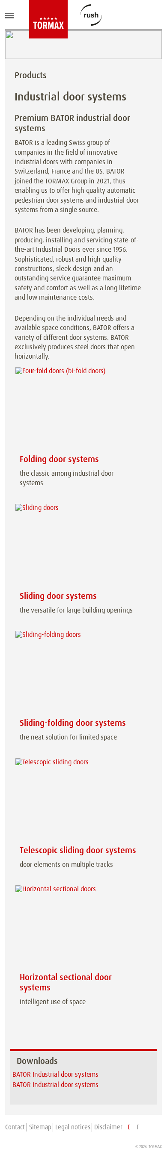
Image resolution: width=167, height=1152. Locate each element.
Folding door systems (59, 459)
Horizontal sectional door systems (66, 982)
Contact (15, 1127)
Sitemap (40, 1127)
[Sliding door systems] (78, 546)
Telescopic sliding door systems (78, 850)
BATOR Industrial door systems (55, 1074)
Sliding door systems (58, 595)
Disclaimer (108, 1127)
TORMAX (155, 1146)
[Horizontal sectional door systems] (78, 927)
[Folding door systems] (78, 409)
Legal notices (72, 1127)
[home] (35, 19)
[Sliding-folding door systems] (78, 673)
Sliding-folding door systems (73, 722)
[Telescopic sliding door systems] (78, 800)
